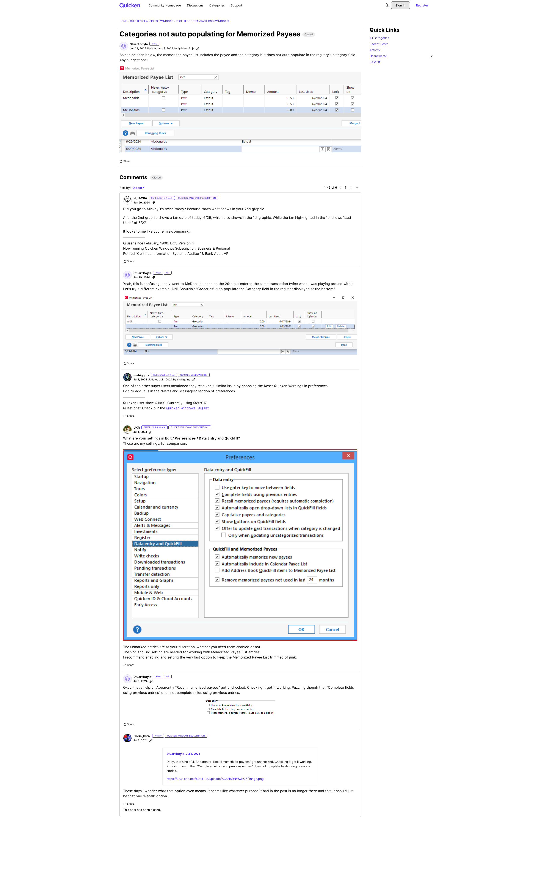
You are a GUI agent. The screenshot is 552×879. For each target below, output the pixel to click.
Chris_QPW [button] (142, 736)
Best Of (375, 62)
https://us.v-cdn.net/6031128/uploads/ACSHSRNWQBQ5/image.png (215, 778)
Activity (375, 50)
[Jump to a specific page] (357, 187)
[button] (123, 46)
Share (124, 162)
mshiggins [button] (141, 375)
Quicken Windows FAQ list (187, 408)
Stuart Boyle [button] (139, 44)
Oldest (137, 188)
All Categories (379, 38)
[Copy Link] (197, 48)
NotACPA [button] (140, 198)
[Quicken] (129, 5)
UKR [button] (136, 427)
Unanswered (401, 56)
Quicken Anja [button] (186, 48)
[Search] (387, 5)
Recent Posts (379, 44)
